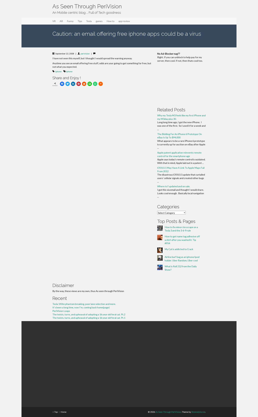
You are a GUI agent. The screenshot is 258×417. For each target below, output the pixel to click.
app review (124, 21)
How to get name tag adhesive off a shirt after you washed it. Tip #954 (182, 240)
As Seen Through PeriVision (87, 6)
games (99, 21)
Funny (70, 21)
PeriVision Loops (61, 310)
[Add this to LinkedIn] (73, 84)
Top (56, 412)
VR (54, 21)
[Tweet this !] (67, 84)
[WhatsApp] (95, 84)
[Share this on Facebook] (62, 84)
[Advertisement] (181, 84)
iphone (58, 71)
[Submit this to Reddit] (84, 84)
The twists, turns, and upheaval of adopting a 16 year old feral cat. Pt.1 (88, 317)
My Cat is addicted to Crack (179, 249)
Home (63, 412)
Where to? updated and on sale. (173, 186)
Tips (80, 21)
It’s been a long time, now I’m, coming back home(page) (81, 307)
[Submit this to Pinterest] (78, 84)
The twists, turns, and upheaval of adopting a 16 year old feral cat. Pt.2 (88, 314)
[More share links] (100, 84)
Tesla (89, 21)
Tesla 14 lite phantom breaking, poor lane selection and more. (84, 303)
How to (110, 21)
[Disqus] (102, 125)
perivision (85, 53)
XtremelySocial (198, 412)
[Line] (89, 84)
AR (61, 21)
